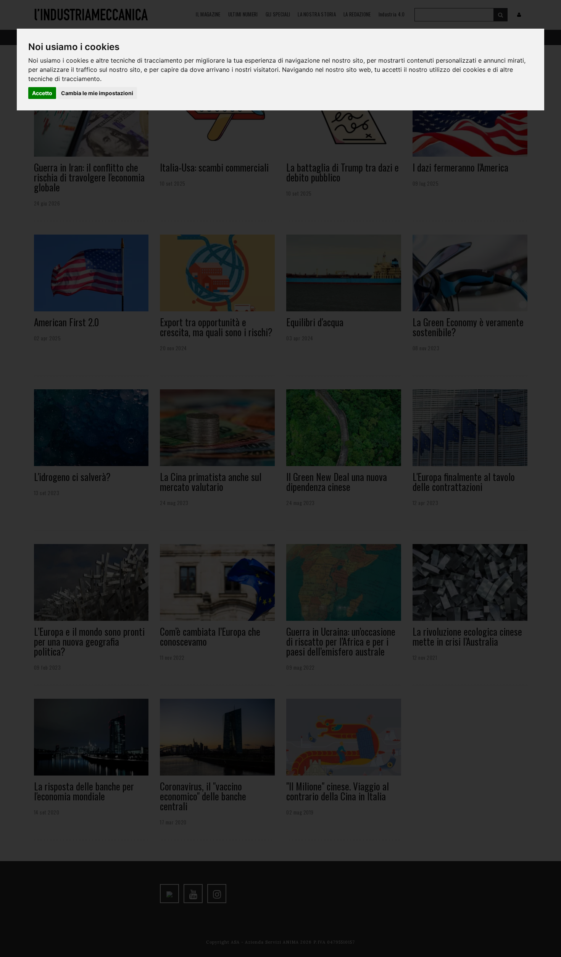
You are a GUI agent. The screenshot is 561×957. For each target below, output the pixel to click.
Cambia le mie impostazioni (97, 93)
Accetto (42, 93)
